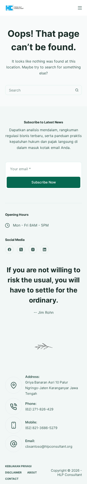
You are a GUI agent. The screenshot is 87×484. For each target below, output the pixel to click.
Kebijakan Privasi (18, 466)
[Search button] (76, 90)
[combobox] (39, 90)
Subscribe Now (43, 182)
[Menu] (80, 8)
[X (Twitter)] (21, 249)
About (32, 472)
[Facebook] (9, 249)
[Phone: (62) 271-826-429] (13, 406)
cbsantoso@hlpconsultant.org (48, 446)
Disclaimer (13, 472)
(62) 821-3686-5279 (41, 428)
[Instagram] (33, 249)
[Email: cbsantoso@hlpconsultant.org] (13, 443)
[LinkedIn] (44, 249)
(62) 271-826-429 (39, 409)
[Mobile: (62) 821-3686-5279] (13, 425)
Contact (12, 478)
